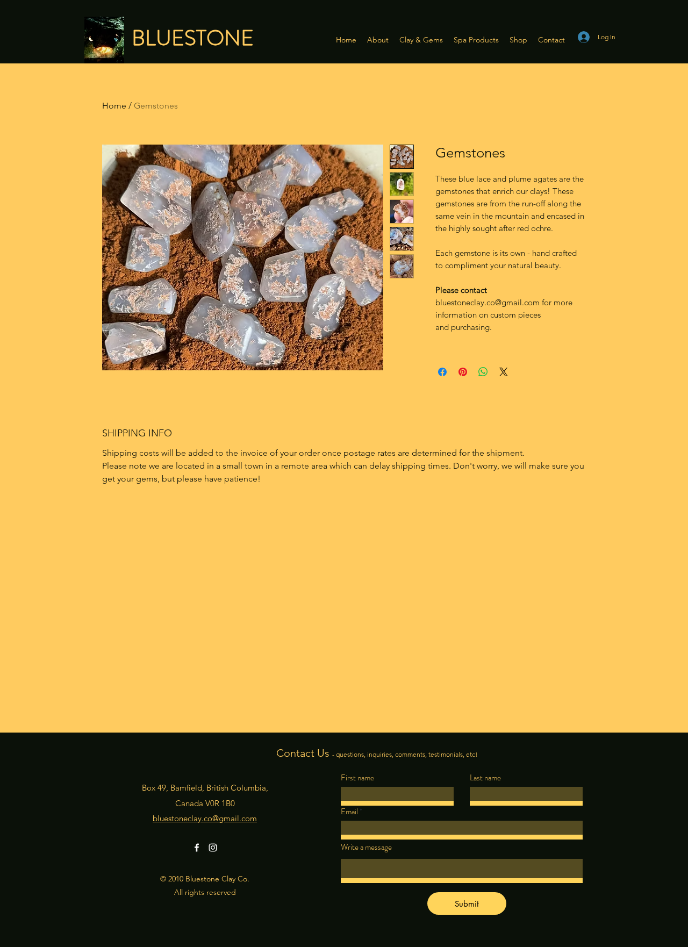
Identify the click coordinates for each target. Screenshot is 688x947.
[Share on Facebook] (442, 371)
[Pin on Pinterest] (462, 371)
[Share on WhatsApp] (483, 371)
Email (349, 812)
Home (114, 106)
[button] (378, 40)
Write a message (366, 847)
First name (357, 778)
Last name (485, 778)
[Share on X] (503, 371)
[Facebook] (196, 847)
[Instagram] (212, 847)
